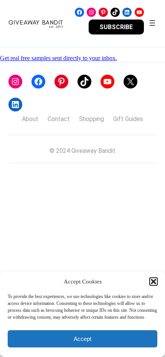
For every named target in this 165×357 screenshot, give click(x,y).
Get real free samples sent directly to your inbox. (58, 58)
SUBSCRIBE (116, 27)
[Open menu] (152, 23)
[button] (153, 281)
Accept (82, 339)
